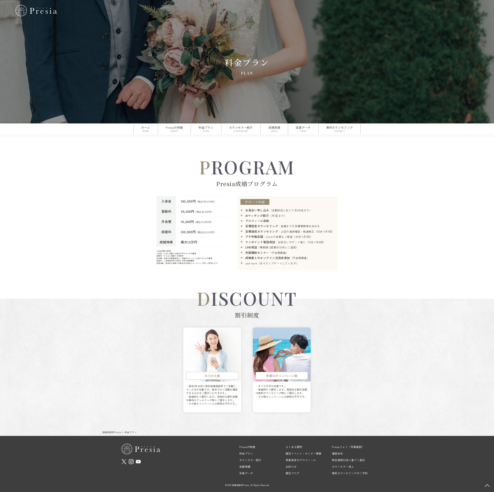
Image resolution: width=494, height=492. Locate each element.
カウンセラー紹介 (250, 460)
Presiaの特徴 (247, 447)
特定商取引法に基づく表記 (348, 460)
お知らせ (291, 466)
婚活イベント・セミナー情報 (303, 453)
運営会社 (337, 453)
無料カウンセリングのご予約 (350, 473)
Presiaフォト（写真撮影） (348, 447)
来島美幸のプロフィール (301, 460)
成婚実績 (244, 466)
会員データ (246, 473)
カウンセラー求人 (343, 466)
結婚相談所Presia (111, 432)
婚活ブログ (292, 473)
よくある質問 (294, 447)
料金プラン (246, 453)
